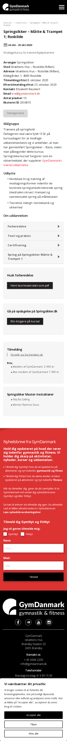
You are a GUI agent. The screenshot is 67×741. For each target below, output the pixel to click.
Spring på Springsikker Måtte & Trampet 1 (30, 257)
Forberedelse (17, 226)
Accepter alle (33, 715)
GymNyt (12, 534)
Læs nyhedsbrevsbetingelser (22, 512)
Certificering (17, 245)
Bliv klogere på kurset (25, 321)
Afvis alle (33, 733)
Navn (7, 540)
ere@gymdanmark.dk (26, 93)
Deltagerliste (15, 113)
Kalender (7, 22)
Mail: (7, 558)
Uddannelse (21, 22)
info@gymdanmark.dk (34, 664)
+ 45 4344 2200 (33, 660)
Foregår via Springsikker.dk (27, 354)
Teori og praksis (19, 236)
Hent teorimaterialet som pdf (29, 285)
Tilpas (33, 724)
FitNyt (29, 534)
